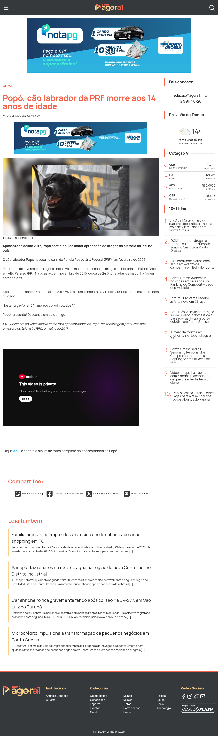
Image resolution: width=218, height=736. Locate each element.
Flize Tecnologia (117, 732)
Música (127, 700)
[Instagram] (189, 696)
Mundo (127, 696)
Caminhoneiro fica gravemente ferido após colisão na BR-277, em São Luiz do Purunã (81, 603)
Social (160, 704)
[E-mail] (202, 696)
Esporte (95, 704)
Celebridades (98, 696)
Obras (127, 704)
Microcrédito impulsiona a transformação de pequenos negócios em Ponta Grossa (80, 636)
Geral (7, 86)
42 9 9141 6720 (189, 101)
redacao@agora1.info (190, 95)
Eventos (95, 708)
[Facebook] (183, 696)
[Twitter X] (196, 696)
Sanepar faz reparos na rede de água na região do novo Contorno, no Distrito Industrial (81, 570)
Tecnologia (164, 708)
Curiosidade (97, 700)
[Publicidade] (109, 45)
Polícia (127, 712)
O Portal (51, 700)
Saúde (161, 700)
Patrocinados (131, 708)
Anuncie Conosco (57, 696)
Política (161, 696)
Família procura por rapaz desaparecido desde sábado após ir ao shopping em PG (76, 538)
